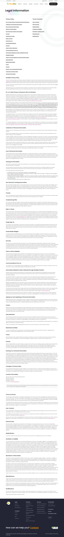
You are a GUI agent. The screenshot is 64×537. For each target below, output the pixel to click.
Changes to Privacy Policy (12, 71)
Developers (51, 0)
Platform (20, 4)
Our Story (16, 512)
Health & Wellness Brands (30, 515)
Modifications (36, 36)
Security (8, 45)
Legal (56, 0)
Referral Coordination (40, 507)
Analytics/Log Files (10, 36)
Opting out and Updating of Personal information (17, 57)
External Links (36, 24)
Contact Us (9, 0)
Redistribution (36, 27)
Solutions (25, 4)
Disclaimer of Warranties (38, 31)
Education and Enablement (41, 503)
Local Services (28, 517)
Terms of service (17, 507)
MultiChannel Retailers (30, 510)
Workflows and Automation (41, 513)
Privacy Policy (10, 19)
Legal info (16, 503)
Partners (41, 4)
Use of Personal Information (12, 27)
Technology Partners (51, 505)
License (7, 67)
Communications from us (12, 50)
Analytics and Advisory (41, 511)
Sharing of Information (11, 29)
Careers (16, 514)
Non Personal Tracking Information (14, 31)
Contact (34, 527)
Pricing (46, 4)
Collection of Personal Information (14, 24)
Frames (8, 34)
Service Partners (51, 503)
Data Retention (9, 59)
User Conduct (36, 22)
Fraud (7, 64)
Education (27, 519)
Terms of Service (37, 19)
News (16, 516)
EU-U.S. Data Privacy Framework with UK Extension (17, 22)
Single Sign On (9, 41)
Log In (50, 517)
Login (14, 0)
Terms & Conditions (48, 533)
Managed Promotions (40, 509)
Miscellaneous (36, 34)
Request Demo (53, 4)
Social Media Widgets (11, 43)
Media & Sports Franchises (30, 520)
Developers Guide (52, 513)
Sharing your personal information (14, 69)
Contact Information (11, 74)
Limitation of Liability (37, 29)
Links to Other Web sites (11, 48)
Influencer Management (41, 505)
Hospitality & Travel (29, 508)
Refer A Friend (9, 38)
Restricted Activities (10, 62)
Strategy (30, 4)
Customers (36, 4)
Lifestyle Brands (28, 503)
